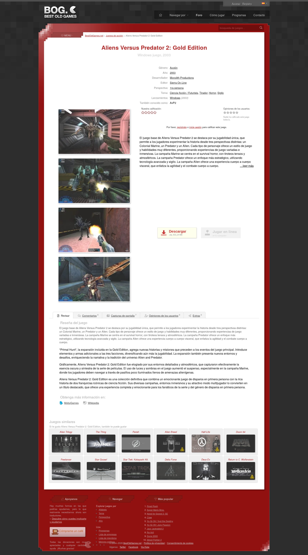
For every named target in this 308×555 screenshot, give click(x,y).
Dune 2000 (152, 536)
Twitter (123, 546)
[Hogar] (160, 15)
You (145, 546)
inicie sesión (195, 127)
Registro (247, 4)
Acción (174, 67)
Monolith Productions (182, 77)
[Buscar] (261, 27)
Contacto (259, 15)
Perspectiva (104, 516)
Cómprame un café (71, 531)
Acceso (236, 4)
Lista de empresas (108, 534)
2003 (173, 72)
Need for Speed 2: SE (157, 513)
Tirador (203, 93)
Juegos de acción (114, 35)
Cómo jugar (217, 15)
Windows (175, 98)
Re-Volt (150, 532)
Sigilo (220, 93)
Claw (149, 517)
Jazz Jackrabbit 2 (155, 528)
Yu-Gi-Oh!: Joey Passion (158, 524)
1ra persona (177, 88)
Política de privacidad (154, 542)
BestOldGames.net (94, 35)
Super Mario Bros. (155, 509)
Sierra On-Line (178, 82)
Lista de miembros (108, 538)
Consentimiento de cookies (180, 542)
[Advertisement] (80, 85)
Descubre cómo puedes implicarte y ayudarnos (68, 520)
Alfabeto (103, 509)
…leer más (247, 166)
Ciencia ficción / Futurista (184, 93)
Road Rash (152, 506)
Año (101, 520)
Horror (212, 93)
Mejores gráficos (107, 541)
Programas (239, 15)
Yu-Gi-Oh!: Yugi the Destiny (160, 521)
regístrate (182, 127)
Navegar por (178, 15)
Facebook (133, 546)
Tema (101, 513)
